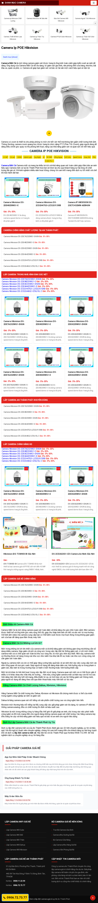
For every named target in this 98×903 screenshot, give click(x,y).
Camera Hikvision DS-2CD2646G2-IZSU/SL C (27, 266)
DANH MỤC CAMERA (15, 3)
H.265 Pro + (49, 161)
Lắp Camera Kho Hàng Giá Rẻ (64, 845)
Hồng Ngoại (58, 157)
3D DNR (49, 157)
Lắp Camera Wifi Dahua (15, 845)
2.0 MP (5, 157)
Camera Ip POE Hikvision (49, 151)
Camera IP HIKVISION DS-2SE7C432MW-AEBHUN (80, 203)
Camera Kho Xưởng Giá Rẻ (63, 835)
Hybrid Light (28, 157)
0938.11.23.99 (19, 881)
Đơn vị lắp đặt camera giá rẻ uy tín (43, 899)
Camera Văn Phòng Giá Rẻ (63, 850)
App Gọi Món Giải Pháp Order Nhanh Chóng (25, 757)
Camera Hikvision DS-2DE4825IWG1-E (13, 203)
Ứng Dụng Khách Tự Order (17, 778)
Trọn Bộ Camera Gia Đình (63, 830)
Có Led (12, 157)
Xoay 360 (87, 157)
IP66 (94, 157)
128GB (19, 157)
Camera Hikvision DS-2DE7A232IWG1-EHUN (27, 236)
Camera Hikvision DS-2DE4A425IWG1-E (25, 254)
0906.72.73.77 (19, 885)
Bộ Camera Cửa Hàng (61, 840)
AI (43, 157)
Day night (37, 157)
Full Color (67, 157)
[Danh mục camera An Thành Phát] (94, 3)
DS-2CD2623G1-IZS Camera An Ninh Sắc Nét (73, 554)
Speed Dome (77, 157)
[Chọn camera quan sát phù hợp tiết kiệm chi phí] (95, 23)
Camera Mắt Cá (8, 165)
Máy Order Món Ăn (14, 796)
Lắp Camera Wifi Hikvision (16, 850)
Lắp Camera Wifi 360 (14, 835)
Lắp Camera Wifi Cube (15, 830)
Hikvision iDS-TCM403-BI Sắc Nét (19, 554)
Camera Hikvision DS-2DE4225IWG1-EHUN (26, 248)
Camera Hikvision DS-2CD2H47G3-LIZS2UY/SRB (48, 203)
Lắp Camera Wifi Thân (15, 840)
